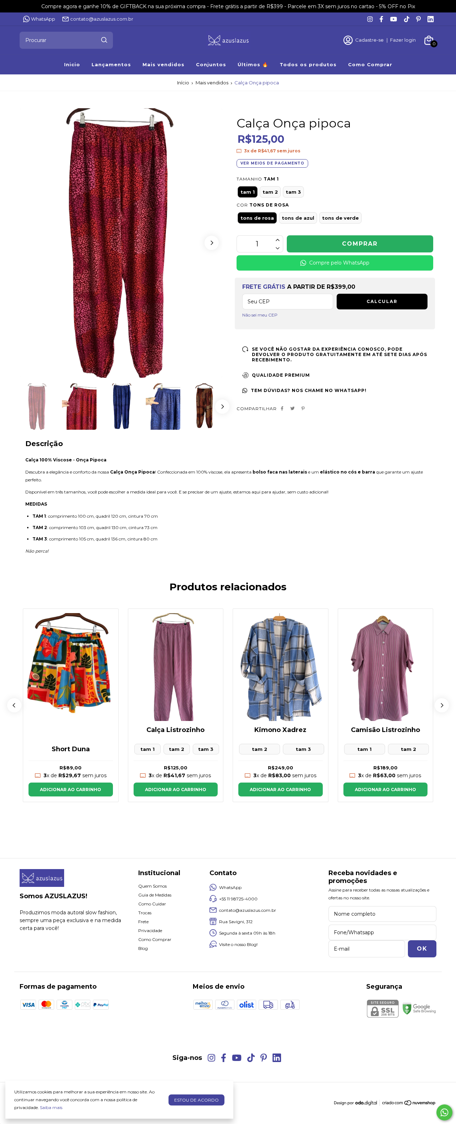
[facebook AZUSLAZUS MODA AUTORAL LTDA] (381, 19)
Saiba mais (51, 1107)
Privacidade (150, 930)
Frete (143, 921)
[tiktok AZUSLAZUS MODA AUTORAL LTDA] (406, 19)
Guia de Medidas (154, 895)
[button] (211, 243)
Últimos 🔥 (253, 64)
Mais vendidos (163, 64)
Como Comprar (370, 64)
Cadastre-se (369, 40)
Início (183, 82)
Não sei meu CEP (260, 315)
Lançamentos (111, 64)
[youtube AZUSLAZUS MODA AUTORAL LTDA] (393, 19)
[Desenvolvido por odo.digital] (358, 1103)
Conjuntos (211, 64)
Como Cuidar (152, 903)
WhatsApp (43, 19)
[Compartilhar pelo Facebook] (282, 408)
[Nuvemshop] (409, 1104)
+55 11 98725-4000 (238, 898)
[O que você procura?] (104, 40)
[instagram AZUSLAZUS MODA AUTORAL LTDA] (369, 19)
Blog (143, 948)
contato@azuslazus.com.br (101, 19)
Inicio (72, 64)
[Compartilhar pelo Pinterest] (303, 408)
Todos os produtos (308, 64)
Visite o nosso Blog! (238, 944)
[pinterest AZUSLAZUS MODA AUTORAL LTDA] (418, 19)
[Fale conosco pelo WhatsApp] (444, 1112)
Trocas (144, 912)
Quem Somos (152, 886)
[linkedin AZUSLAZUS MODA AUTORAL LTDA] (430, 19)
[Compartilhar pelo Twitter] (292, 408)
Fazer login (403, 40)
